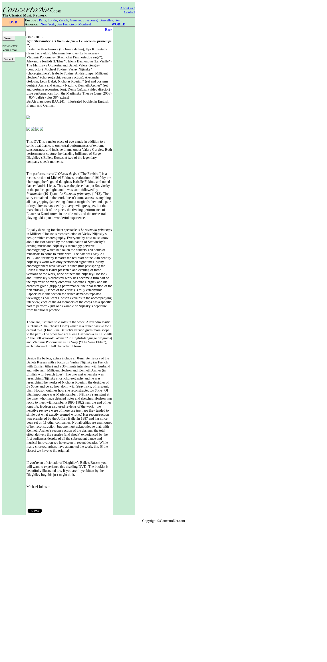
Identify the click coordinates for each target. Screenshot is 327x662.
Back (108, 29)
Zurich (63, 20)
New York (47, 24)
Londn (52, 20)
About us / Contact (127, 10)
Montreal (84, 24)
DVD (13, 22)
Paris (42, 20)
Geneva (75, 20)
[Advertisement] (15, 593)
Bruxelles (106, 20)
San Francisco (67, 24)
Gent (118, 20)
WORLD (118, 24)
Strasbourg (90, 20)
